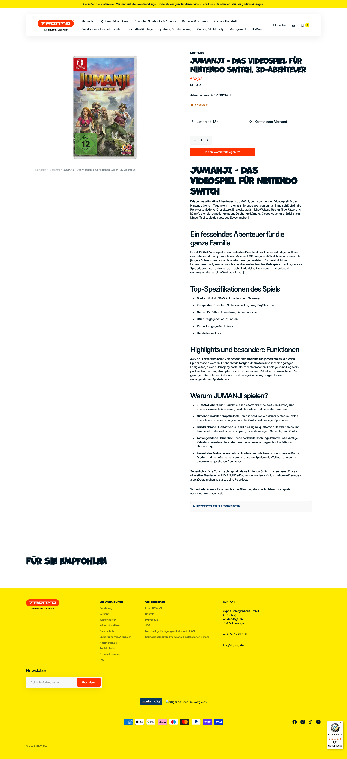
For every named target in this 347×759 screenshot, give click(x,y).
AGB (147, 625)
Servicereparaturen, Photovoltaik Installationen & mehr (177, 636)
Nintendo (197, 53)
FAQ (102, 659)
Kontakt (149, 613)
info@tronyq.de (233, 645)
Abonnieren (89, 682)
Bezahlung (106, 608)
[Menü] (341, 723)
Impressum (152, 619)
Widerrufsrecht (108, 619)
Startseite (40, 169)
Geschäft (55, 169)
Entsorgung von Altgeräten (115, 636)
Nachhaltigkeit (108, 642)
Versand (104, 613)
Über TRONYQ (153, 608)
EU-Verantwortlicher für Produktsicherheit (217, 506)
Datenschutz (107, 631)
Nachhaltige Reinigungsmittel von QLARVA (170, 631)
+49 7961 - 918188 (235, 634)
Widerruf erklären (110, 625)
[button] (280, 25)
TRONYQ (41, 745)
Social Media (107, 648)
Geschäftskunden (110, 654)
